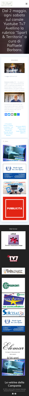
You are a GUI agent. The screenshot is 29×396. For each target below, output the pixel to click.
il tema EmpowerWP (20, 390)
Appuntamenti (14, 60)
